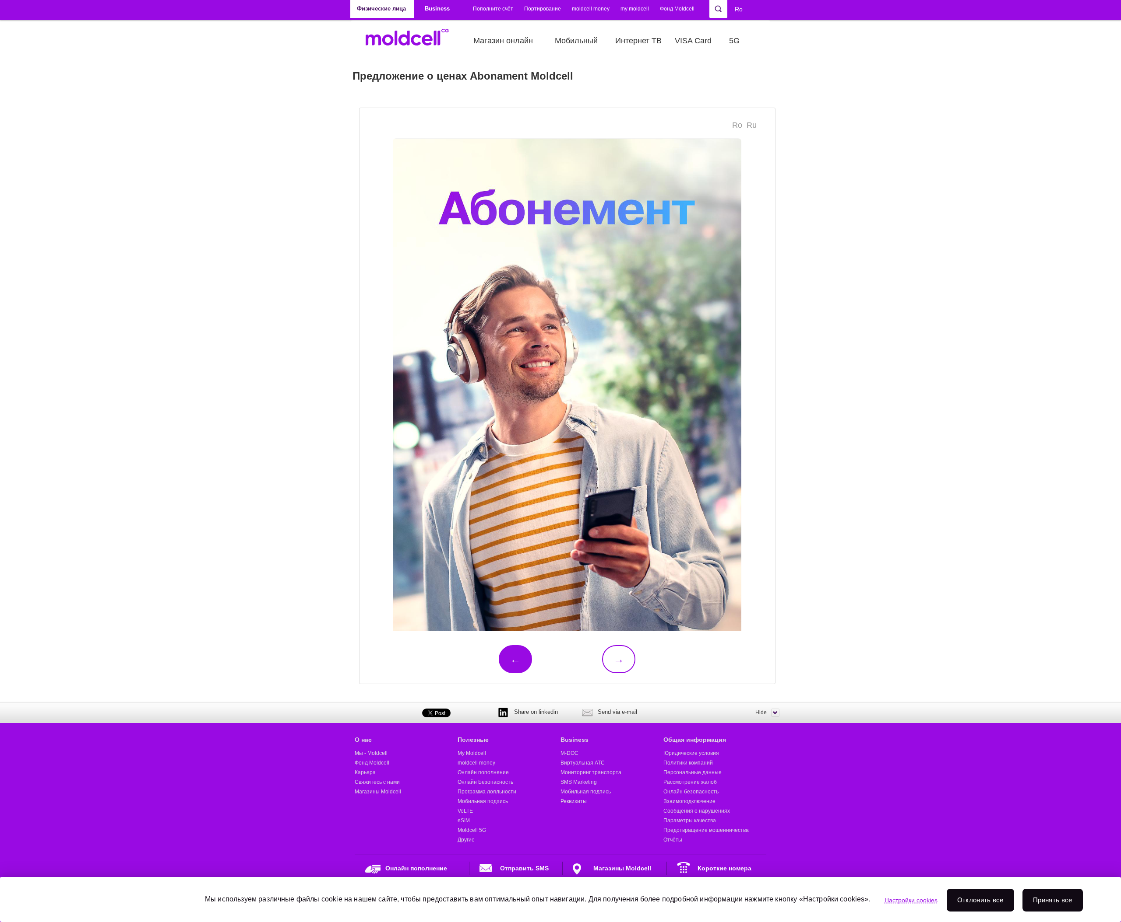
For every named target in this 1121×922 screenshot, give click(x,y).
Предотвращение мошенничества (706, 830)
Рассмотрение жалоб (690, 782)
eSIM (464, 820)
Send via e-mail (617, 712)
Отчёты (672, 840)
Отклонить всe (980, 900)
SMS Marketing (578, 782)
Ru (752, 125)
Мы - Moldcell (371, 753)
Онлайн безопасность (691, 792)
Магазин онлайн (503, 40)
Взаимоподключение (689, 801)
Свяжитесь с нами (377, 782)
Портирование (542, 9)
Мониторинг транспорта (590, 772)
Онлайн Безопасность (485, 782)
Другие (466, 840)
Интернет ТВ (638, 40)
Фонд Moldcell (677, 9)
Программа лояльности (487, 792)
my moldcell (634, 9)
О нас (363, 739)
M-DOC (569, 753)
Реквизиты (573, 801)
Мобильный (576, 40)
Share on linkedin (536, 712)
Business (574, 739)
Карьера (365, 772)
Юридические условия (691, 753)
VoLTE (465, 811)
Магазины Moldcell (378, 792)
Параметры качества (689, 820)
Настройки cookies (911, 900)
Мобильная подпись (483, 801)
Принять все (1052, 900)
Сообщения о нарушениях (696, 811)
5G (734, 40)
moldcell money (591, 9)
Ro (739, 9)
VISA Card (693, 40)
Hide (761, 712)
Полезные (473, 739)
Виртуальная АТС (582, 763)
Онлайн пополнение (483, 772)
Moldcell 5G (472, 830)
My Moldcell (472, 753)
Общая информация (694, 739)
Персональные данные (692, 772)
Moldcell (412, 40)
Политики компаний (688, 763)
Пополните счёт (493, 9)
